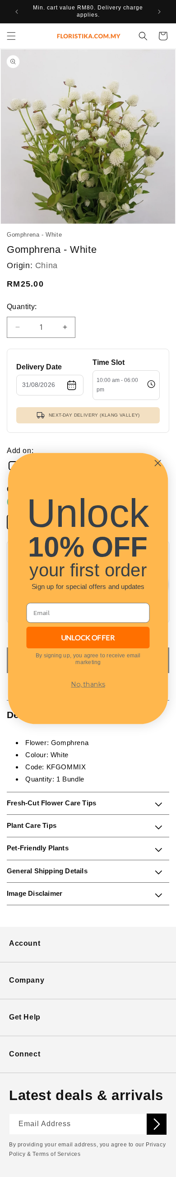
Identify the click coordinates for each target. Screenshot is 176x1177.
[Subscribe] (157, 1124)
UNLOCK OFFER (88, 637)
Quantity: (22, 306)
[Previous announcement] (17, 12)
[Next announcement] (159, 12)
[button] (11, 36)
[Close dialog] (158, 463)
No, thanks (88, 684)
